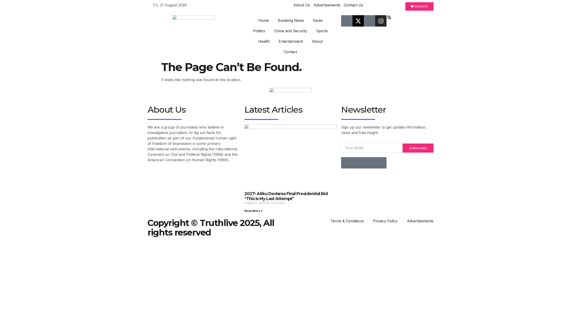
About (317, 41)
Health (264, 41)
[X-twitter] (358, 21)
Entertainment (291, 41)
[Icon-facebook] (346, 21)
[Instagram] (381, 21)
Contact (290, 52)
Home (263, 20)
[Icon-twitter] (358, 162)
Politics (259, 31)
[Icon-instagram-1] (369, 162)
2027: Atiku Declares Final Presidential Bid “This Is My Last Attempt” (286, 196)
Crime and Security (290, 31)
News (318, 20)
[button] (389, 18)
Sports (322, 31)
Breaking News (291, 20)
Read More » (253, 211)
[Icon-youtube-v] (369, 21)
